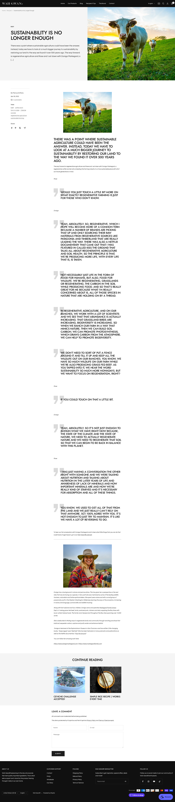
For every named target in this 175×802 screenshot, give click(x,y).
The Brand (102, 3)
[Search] (163, 3)
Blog (81, 3)
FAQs (48, 776)
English (150, 3)
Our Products (72, 3)
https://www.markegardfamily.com (90, 644)
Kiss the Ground (80, 633)
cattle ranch (19, 107)
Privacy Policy (91, 720)
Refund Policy (77, 776)
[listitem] (11, 128)
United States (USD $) (9, 793)
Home (63, 3)
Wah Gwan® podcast (84, 535)
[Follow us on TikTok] (159, 781)
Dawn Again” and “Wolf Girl (68, 631)
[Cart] (172, 4)
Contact (111, 3)
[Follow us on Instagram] (148, 781)
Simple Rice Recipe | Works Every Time (105, 698)
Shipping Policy (78, 773)
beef (12, 26)
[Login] (167, 3)
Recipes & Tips (91, 3)
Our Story (50, 783)
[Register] (125, 781)
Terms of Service (104, 720)
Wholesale (50, 779)
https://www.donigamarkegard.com (66, 644)
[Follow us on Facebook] (143, 781)
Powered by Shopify (49, 793)
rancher (13, 113)
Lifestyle (23, 110)
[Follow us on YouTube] (154, 781)
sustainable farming (17, 118)
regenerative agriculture (19, 115)
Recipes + (10, 10)
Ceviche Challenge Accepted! (65, 698)
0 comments (17, 100)
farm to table (15, 110)
